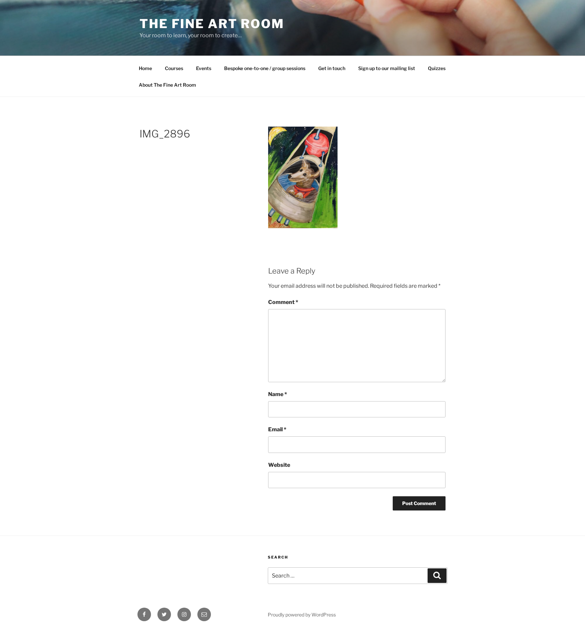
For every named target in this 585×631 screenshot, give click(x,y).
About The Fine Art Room (167, 85)
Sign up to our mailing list (386, 68)
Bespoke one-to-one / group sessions (264, 68)
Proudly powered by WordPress (302, 614)
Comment (283, 302)
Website (279, 465)
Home (145, 68)
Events (203, 68)
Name (277, 394)
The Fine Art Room (211, 23)
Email (277, 429)
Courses (174, 68)
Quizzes (437, 68)
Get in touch (331, 68)
